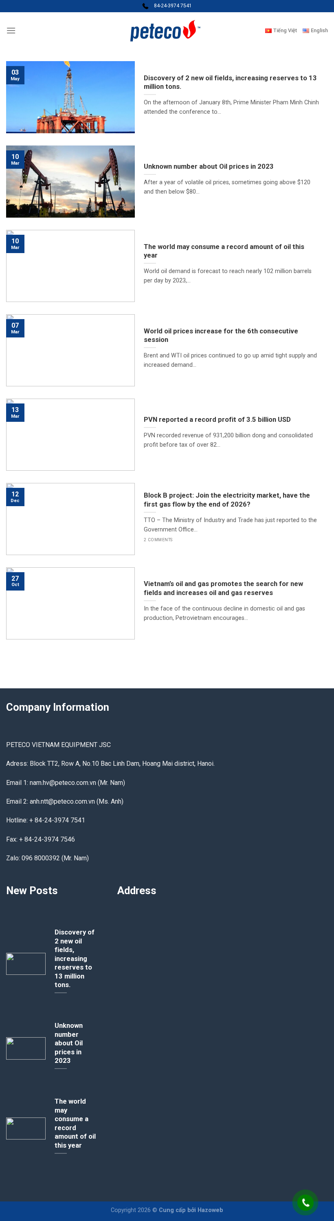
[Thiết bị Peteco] (167, 30)
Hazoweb (210, 1210)
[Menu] (11, 30)
